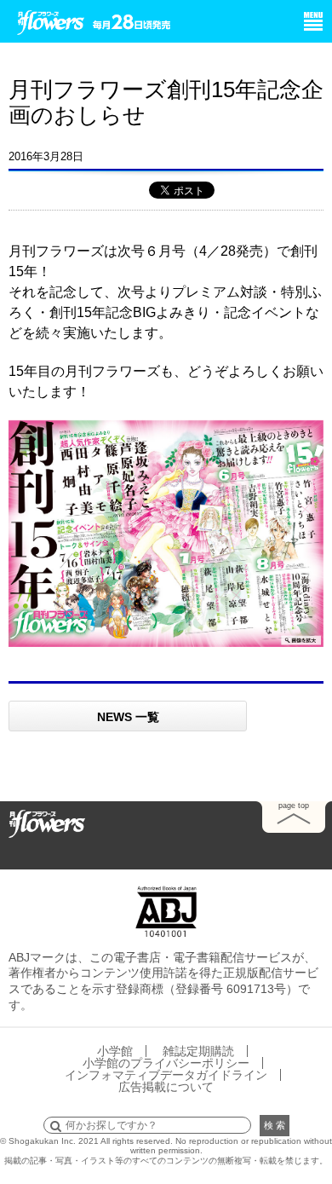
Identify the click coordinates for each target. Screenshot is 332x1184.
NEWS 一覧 (128, 717)
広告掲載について (166, 1087)
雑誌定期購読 (198, 1051)
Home (47, 822)
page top (293, 805)
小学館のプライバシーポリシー (166, 1063)
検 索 (274, 1125)
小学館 (115, 1051)
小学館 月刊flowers (51, 19)
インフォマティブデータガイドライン (166, 1075)
